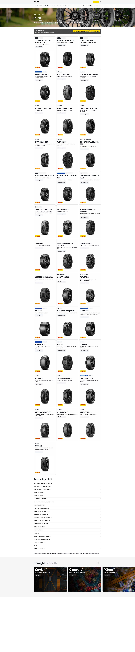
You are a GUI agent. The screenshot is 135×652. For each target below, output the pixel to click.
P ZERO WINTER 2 (41, 74)
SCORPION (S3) (63, 277)
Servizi (35, 5)
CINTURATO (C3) (86, 378)
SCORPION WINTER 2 (43, 108)
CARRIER (38, 446)
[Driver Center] (36, 1)
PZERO (60, 345)
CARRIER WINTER (41, 142)
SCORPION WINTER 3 (43, 41)
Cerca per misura (96, 31)
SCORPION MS (63, 209)
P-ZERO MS (39, 243)
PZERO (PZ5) (85, 311)
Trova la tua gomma (39, 46)
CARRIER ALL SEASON (43, 209)
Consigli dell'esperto (47, 5)
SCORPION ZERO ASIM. (44, 277)
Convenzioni (59, 5)
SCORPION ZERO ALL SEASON (88, 210)
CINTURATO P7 (63, 412)
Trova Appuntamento (67, 5)
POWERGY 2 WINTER (88, 41)
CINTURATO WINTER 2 (88, 108)
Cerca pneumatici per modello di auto (82, 31)
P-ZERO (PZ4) (40, 345)
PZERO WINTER (63, 74)
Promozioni (54, 5)
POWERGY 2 (84, 277)
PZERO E (83, 345)
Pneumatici (39, 5)
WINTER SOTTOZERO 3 (89, 74)
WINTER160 (61, 142)
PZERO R (38, 311)
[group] (67, 483)
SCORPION (39, 378)
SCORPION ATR (86, 243)
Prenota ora (96, 1)
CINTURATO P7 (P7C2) (43, 412)
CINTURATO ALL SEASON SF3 (67, 177)
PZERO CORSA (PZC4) (66, 311)
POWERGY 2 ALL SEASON (44, 176)
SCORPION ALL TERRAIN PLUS (89, 177)
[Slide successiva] (100, 563)
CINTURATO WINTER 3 (65, 41)
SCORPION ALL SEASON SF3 (89, 143)
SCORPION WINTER (64, 108)
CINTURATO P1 (85, 412)
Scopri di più (38, 575)
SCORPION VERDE (64, 378)
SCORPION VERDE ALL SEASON (66, 244)
